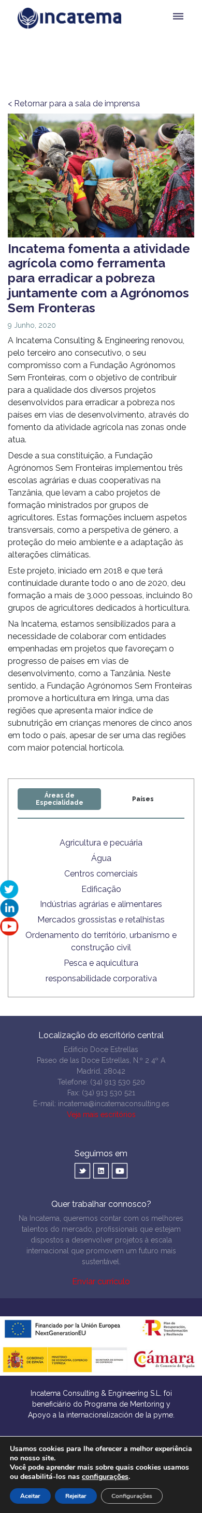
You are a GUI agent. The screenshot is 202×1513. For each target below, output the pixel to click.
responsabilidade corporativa (101, 978)
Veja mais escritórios (101, 1114)
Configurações (131, 1496)
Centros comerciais (101, 874)
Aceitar (30, 1496)
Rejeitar (75, 1496)
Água (101, 858)
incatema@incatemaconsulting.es (113, 1104)
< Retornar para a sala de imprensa (74, 103)
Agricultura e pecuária (101, 843)
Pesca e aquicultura (101, 963)
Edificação (101, 889)
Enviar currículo (101, 1281)
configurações (105, 1477)
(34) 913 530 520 (117, 1082)
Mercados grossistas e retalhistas (101, 920)
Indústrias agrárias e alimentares (101, 904)
